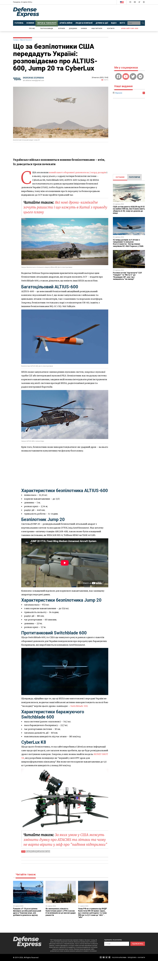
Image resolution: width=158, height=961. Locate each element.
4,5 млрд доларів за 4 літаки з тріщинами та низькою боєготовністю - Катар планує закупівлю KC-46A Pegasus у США (128, 243)
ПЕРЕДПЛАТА (132, 957)
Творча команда (46, 28)
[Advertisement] (98, 12)
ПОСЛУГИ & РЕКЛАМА (119, 957)
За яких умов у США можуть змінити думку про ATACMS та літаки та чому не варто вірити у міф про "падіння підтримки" (65, 840)
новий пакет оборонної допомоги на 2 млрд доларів (77, 172)
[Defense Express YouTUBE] (135, 2)
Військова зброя (43, 851)
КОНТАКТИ (141, 957)
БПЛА (28, 851)
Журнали (61, 28)
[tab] (120, 177)
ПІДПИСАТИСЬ (137, 944)
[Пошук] (143, 23)
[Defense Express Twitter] (139, 2)
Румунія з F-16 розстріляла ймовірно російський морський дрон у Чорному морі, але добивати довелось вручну (27, 912)
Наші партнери (96, 28)
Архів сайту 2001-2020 (129, 28)
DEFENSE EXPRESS (33, 77)
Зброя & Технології (26, 40)
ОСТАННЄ (120, 177)
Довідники (73, 28)
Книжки (84, 28)
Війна (34, 851)
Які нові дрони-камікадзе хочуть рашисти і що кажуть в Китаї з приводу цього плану (65, 207)
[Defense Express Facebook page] (130, 2)
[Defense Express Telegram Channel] (144, 2)
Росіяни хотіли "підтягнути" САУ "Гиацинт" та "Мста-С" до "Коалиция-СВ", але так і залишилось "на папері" (127, 276)
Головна (16, 40)
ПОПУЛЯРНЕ (134, 177)
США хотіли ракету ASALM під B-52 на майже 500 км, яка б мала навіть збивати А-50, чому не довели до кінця (129, 210)
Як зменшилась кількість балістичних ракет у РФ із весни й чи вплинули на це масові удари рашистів (61, 912)
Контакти (110, 28)
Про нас (32, 28)
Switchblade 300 (79, 706)
